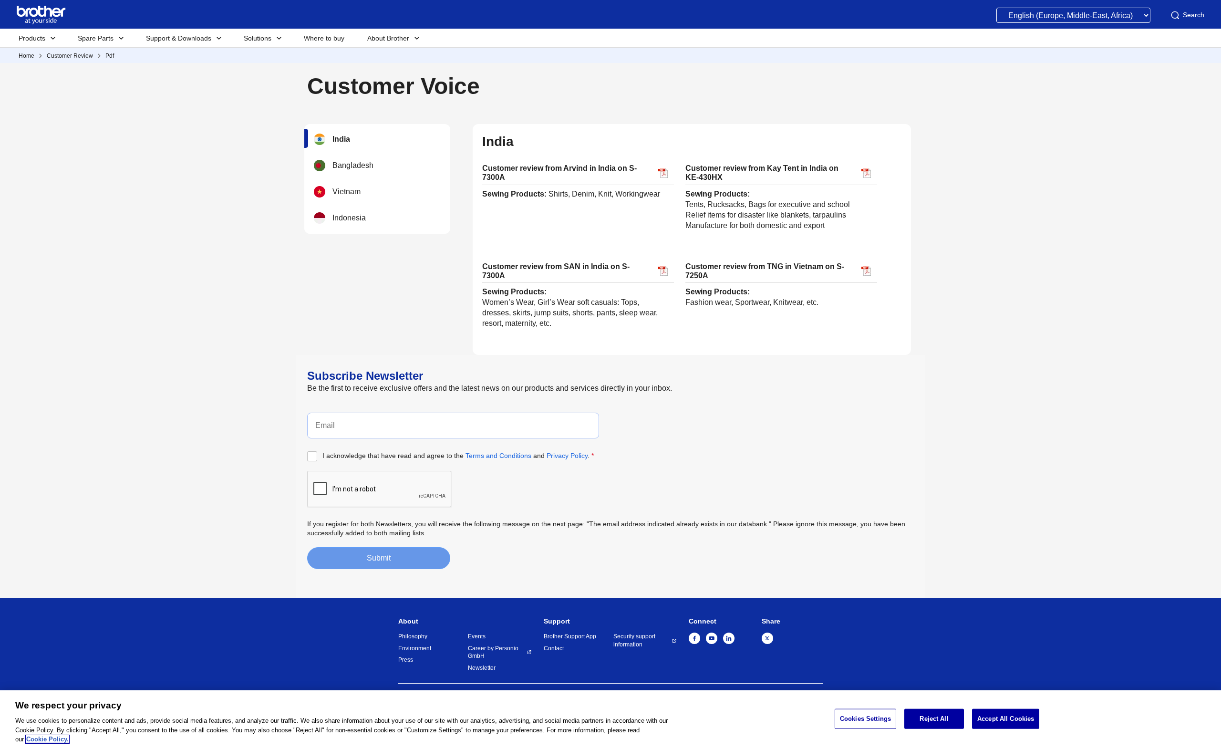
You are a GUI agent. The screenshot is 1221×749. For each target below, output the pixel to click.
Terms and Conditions (498, 455)
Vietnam (346, 191)
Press (405, 659)
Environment (414, 648)
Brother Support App (570, 636)
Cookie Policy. (47, 739)
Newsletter (482, 668)
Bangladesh (352, 165)
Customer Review (70, 55)
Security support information (634, 640)
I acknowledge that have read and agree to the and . (458, 455)
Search (1193, 15)
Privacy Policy (567, 455)
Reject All (934, 718)
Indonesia (349, 218)
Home (26, 55)
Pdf (109, 55)
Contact (554, 648)
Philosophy (412, 636)
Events (477, 636)
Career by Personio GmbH (493, 652)
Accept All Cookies (1005, 718)
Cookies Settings (865, 718)
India (341, 139)
